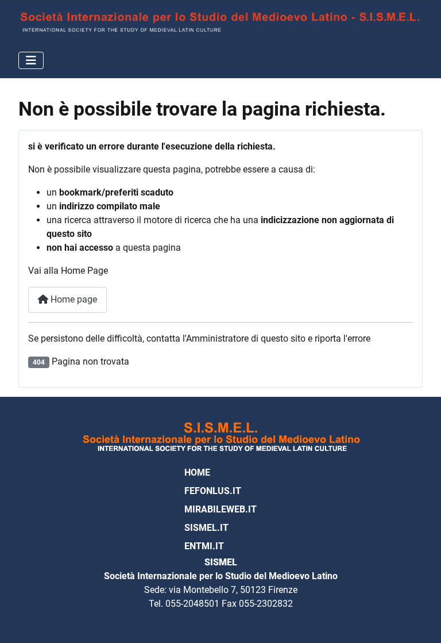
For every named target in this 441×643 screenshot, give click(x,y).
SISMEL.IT (206, 527)
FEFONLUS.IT (212, 490)
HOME (197, 472)
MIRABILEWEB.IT (220, 509)
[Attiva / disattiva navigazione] (31, 60)
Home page (72, 299)
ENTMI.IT (204, 546)
